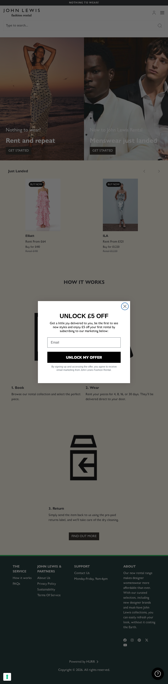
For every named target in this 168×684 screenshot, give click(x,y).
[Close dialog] (124, 306)
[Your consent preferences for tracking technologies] (7, 677)
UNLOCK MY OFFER (84, 357)
